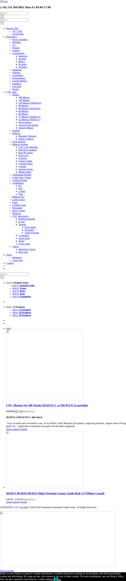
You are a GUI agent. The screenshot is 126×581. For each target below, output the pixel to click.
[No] (60, 580)
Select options (13, 429)
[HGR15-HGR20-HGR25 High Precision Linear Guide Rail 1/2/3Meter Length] (66, 460)
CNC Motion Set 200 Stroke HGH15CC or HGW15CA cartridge (47, 405)
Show (21, 309)
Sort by (23, 285)
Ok (56, 579)
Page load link (7, 570)
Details (23, 429)
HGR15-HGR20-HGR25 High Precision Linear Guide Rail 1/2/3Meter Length (55, 493)
